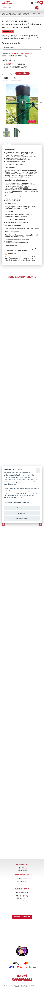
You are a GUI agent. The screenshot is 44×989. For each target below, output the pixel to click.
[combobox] (18, 8)
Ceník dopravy (6, 80)
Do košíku (22, 73)
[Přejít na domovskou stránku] (7, 4)
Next (40, 524)
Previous (3, 524)
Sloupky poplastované (24, 13)
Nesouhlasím (22, 513)
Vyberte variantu (9, 47)
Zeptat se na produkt (16, 80)
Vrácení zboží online (22, 916)
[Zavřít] (38, 470)
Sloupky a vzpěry (11, 13)
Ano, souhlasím (22, 508)
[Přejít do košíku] (36, 3)
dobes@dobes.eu (22, 892)
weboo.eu (34, 985)
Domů (3, 13)
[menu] (41, 3)
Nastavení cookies (22, 518)
